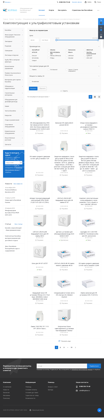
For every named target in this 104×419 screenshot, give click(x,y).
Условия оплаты (31, 390)
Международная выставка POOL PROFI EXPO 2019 (12, 213)
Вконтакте (99, 410)
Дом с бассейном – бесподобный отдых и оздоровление (12, 248)
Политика (6, 398)
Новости (6, 390)
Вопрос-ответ (53, 387)
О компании (7, 387)
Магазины (6, 395)
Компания (7, 382)
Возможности (30, 398)
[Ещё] (98, 10)
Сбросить (42, 88)
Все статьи (18, 224)
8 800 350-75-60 (84, 386)
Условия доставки (31, 392)
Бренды (50, 390)
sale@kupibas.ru (84, 390)
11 (71, 347)
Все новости (18, 184)
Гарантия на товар (32, 395)
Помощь (28, 387)
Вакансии (6, 392)
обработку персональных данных (82, 369)
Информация (30, 382)
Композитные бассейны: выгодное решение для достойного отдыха (13, 238)
